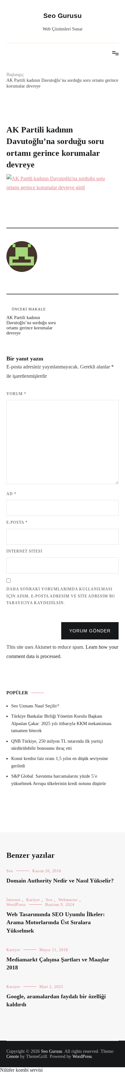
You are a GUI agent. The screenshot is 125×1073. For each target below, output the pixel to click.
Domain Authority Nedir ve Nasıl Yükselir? (60, 880)
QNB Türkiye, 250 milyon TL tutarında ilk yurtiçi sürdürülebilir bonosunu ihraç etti (57, 745)
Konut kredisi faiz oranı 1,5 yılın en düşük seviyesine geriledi (59, 762)
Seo (9, 871)
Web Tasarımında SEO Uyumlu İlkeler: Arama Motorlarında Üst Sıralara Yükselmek (55, 922)
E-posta (17, 522)
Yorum (16, 394)
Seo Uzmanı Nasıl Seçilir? (35, 706)
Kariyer (33, 900)
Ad (11, 494)
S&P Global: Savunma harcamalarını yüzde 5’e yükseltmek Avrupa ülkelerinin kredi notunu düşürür (58, 780)
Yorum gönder (90, 630)
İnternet (13, 900)
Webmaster (68, 900)
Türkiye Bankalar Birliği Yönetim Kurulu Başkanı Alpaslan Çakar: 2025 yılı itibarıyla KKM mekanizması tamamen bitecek (61, 723)
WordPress (16, 904)
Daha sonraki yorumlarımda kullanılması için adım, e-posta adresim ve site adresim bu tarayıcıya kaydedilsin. (60, 596)
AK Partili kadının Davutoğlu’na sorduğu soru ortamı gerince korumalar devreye (31, 321)
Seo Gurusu (62, 15)
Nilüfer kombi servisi (21, 1070)
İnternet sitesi (24, 551)
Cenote (12, 1056)
